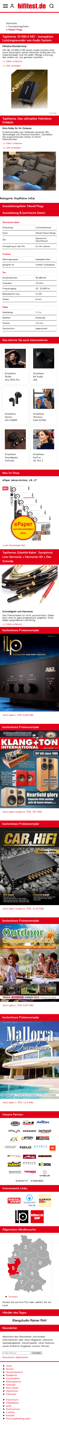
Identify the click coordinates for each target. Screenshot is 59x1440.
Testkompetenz (14, 1372)
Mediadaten (12, 1402)
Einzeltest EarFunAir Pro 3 (38, 457)
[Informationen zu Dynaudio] (29, 1131)
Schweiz (13, 1296)
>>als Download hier (13, 545)
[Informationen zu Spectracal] (14, 1172)
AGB (8, 1406)
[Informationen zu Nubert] (14, 1164)
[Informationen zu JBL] (53, 1149)
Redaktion (11, 1375)
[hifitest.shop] (37, 1222)
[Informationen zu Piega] (29, 1163)
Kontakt (10, 1415)
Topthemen (12, 1391)
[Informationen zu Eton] (27, 1138)
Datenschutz (13, 1409)
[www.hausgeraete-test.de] (29, 1206)
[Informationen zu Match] (14, 1156)
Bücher (10, 1369)
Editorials (11, 1394)
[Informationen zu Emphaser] (44, 1132)
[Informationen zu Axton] (42, 1122)
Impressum (12, 1399)
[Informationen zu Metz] (29, 1157)
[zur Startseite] (32, 6)
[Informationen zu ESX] (14, 1139)
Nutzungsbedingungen (18, 1418)
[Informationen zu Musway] (44, 1156)
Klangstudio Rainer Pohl (29, 1320)
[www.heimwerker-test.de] (44, 1206)
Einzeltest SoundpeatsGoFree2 (11, 457)
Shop (9, 1365)
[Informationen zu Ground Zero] (9, 1147)
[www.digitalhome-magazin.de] (14, 1206)
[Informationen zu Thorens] (30, 1172)
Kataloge (11, 1384)
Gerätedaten (13, 1378)
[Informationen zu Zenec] (37, 1181)
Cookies (10, 1412)
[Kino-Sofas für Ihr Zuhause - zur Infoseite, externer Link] (29, 171)
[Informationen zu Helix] (25, 1148)
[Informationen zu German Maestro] (42, 1138)
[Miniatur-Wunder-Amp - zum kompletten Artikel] (29, 89)
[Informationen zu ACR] (15, 1123)
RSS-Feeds (12, 1387)
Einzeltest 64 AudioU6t (38, 376)
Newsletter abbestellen (15, 1357)
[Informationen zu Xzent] (21, 1181)
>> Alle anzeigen (11, 65)
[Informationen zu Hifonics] (40, 1147)
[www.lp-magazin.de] (21, 1222)
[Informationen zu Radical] (44, 1165)
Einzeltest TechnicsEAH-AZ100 (39, 417)
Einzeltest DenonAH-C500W (11, 417)
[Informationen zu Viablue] (44, 1173)
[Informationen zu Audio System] (28, 1123)
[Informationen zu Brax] (14, 1132)
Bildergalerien (13, 1381)
